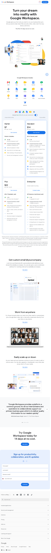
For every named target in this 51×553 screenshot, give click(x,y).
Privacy (2, 546)
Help (30, 546)
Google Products (22, 546)
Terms (7, 546)
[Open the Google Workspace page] (8, 2)
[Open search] (40, 2)
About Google (14, 546)
